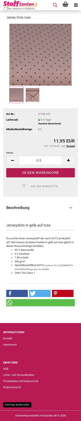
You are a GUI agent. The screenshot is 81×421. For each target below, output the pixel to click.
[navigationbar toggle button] (76, 5)
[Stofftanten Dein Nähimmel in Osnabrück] (18, 5)
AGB (5, 368)
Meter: (10, 152)
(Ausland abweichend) (49, 123)
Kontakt (7, 338)
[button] (12, 160)
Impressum (10, 344)
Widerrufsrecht (12, 387)
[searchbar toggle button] (55, 5)
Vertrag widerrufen (17, 404)
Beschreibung (17, 207)
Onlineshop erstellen (27, 415)
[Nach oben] (69, 415)
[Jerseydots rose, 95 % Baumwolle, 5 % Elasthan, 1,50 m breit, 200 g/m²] (40, 54)
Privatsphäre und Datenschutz (20, 381)
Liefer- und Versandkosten (18, 374)
